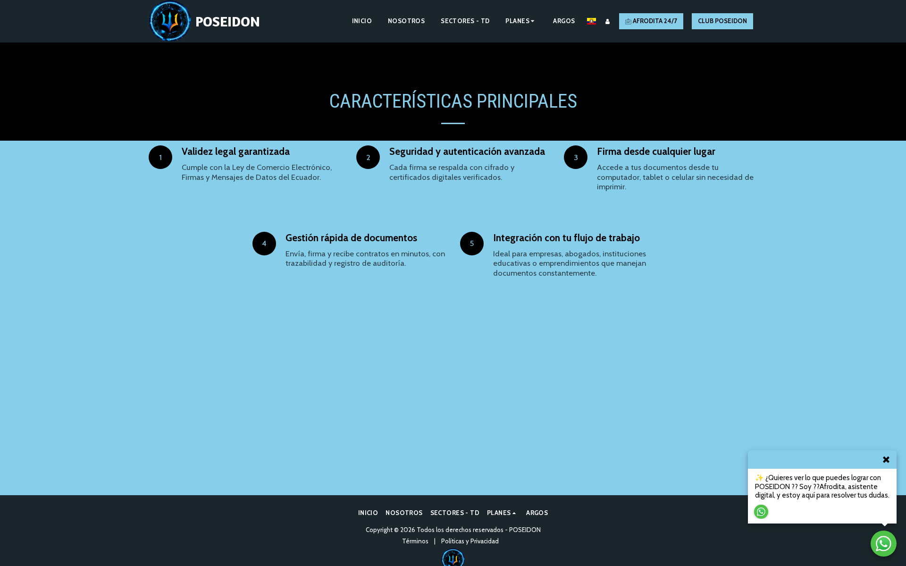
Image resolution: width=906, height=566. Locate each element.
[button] (521, 21)
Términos (415, 541)
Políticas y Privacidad (470, 541)
